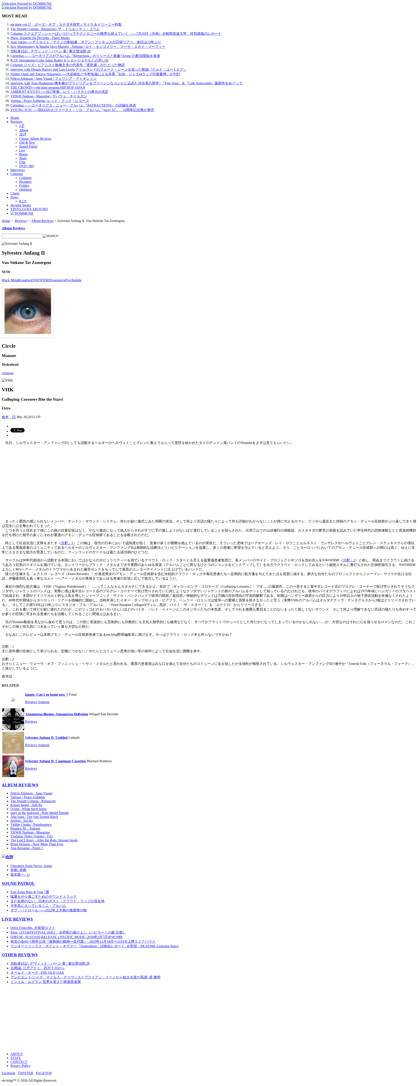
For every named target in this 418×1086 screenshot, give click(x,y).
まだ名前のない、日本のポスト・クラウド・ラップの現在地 (57, 901)
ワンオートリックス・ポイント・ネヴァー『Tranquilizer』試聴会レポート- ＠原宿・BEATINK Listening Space (94, 946)
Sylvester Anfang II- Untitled (46, 737)
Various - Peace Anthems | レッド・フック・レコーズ (49, 101)
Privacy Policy (20, 1066)
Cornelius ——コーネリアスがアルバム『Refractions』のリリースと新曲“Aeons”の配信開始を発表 (85, 56)
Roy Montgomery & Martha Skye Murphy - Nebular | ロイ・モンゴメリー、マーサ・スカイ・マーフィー (87, 46)
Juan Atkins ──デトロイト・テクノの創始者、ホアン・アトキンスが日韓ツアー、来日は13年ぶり (85, 42)
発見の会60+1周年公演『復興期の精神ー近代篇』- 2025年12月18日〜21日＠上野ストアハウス (82, 941)
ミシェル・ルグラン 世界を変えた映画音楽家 (45, 982)
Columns (16, 174)
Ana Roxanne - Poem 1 (26, 848)
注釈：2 (349, 560)
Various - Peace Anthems (27, 797)
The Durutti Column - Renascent (33, 801)
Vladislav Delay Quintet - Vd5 (31, 836)
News (14, 197)
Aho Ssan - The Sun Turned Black (34, 817)
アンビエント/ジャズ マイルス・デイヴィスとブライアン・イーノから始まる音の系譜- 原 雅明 (85, 977)
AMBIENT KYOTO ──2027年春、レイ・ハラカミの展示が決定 (59, 91)
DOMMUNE (24, 213)
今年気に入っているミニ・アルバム (38, 906)
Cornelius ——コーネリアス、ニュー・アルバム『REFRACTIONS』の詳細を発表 (73, 105)
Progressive (58, 280)
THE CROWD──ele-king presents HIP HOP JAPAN (47, 87)
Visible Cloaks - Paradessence (31, 824)
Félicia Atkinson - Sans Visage (31, 793)
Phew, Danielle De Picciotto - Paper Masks (40, 38)
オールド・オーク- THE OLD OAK (37, 972)
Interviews (17, 170)
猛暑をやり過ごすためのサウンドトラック (43, 896)
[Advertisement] (132, 1018)
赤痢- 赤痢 (18, 870)
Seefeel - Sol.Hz (21, 820)
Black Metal (10, 280)
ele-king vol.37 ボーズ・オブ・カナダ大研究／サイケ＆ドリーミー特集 (66, 24)
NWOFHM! (41, 280)
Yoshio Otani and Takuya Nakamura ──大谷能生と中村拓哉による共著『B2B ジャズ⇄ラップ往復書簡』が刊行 (95, 74)
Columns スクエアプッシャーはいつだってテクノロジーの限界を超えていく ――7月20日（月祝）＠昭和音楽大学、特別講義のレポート (115, 33)
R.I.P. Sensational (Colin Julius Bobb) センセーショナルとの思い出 (59, 60)
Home (14, 118)
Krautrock (25, 280)
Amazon (7, 373)
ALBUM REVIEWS (20, 785)
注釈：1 (67, 543)
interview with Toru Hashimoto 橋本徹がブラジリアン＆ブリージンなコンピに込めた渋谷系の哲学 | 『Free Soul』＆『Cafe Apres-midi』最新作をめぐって (126, 83)
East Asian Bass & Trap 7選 (29, 892)
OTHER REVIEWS (20, 955)
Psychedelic (74, 280)
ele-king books (20, 205)
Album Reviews (42, 221)
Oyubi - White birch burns (28, 809)
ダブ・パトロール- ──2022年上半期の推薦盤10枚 (48, 910)
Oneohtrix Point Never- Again (31, 866)
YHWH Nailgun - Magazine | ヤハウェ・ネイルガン (48, 96)
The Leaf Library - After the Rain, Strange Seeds (44, 840)
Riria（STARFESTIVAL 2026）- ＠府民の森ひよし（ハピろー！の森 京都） (68, 932)
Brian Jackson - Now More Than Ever (36, 844)
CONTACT (18, 1062)
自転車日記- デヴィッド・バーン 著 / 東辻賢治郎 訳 (50, 963)
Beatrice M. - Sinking (25, 828)
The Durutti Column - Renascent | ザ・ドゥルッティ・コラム (55, 29)
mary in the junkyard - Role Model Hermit (39, 813)
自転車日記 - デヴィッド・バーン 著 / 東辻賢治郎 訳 (50, 51)
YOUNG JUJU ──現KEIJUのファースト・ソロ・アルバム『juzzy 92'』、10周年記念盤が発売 (82, 110)
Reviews (16, 121)
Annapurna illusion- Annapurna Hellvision (56, 714)
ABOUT (16, 1054)
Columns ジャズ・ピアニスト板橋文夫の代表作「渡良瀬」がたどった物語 (67, 65)
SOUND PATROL (18, 883)
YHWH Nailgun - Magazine (30, 832)
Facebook (8, 1073)
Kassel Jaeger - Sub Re (26, 805)
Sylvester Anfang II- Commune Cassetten (55, 761)
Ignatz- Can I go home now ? (46, 694)
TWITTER (25, 1073)
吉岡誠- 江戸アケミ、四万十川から (37, 968)
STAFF (15, 1058)
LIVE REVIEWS (17, 919)
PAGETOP (44, 1073)
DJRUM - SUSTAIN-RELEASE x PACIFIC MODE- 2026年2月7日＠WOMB (66, 937)
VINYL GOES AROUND (29, 209)
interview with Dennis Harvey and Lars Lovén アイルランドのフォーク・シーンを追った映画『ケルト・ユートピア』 (98, 69)
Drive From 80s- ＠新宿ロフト (32, 928)
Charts (14, 193)
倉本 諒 (9, 417)
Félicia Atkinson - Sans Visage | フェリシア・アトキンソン (53, 78)
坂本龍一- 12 (20, 874)
